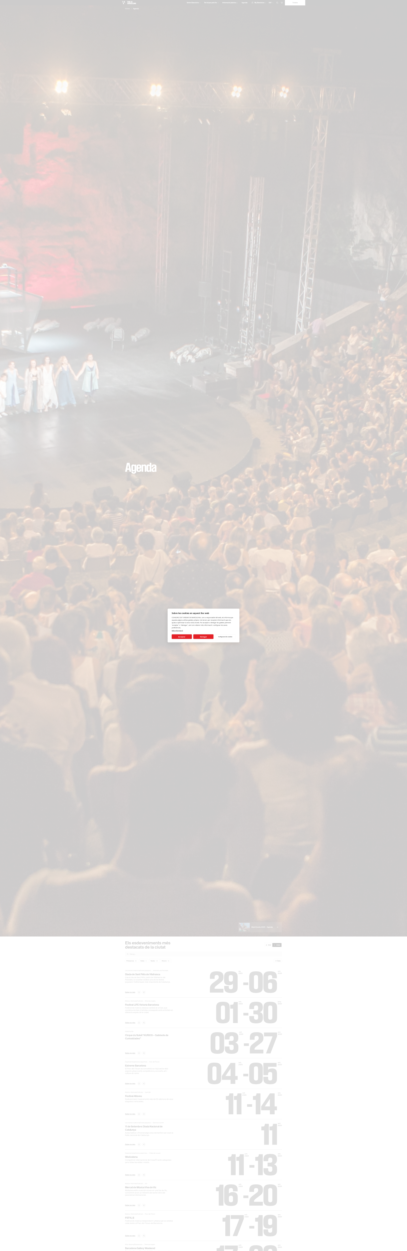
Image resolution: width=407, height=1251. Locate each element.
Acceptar (181, 637)
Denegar (203, 637)
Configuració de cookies (225, 636)
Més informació (177, 631)
